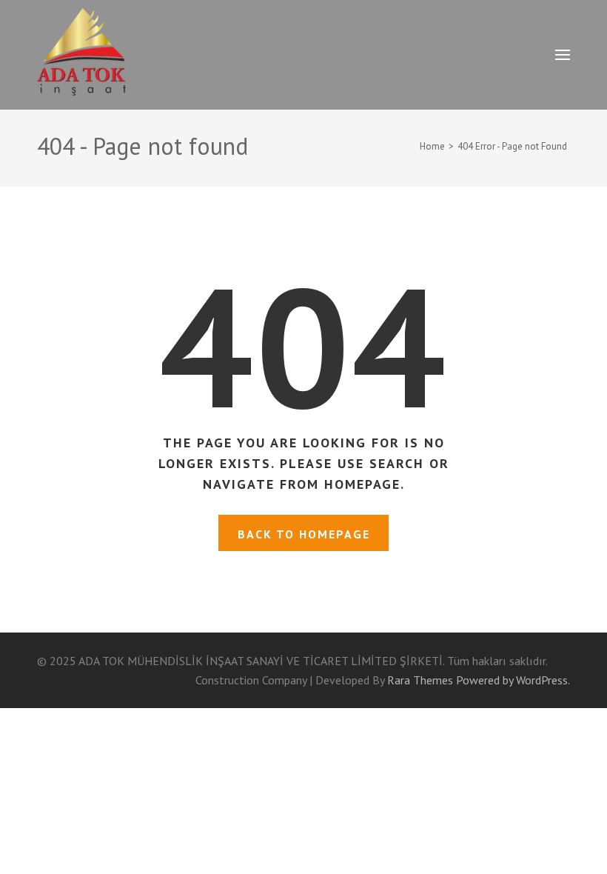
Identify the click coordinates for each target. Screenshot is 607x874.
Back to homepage (304, 534)
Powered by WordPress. (513, 680)
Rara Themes (420, 680)
